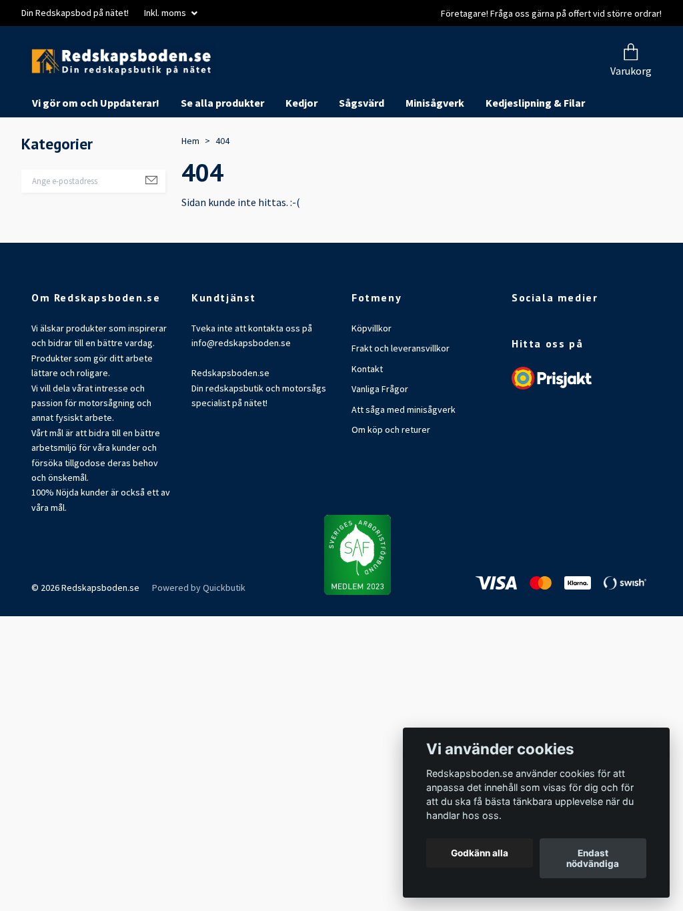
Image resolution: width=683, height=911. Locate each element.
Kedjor (301, 153)
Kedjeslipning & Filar (535, 153)
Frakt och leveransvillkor (401, 399)
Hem (190, 191)
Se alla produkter (222, 153)
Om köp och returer (391, 480)
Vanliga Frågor (380, 439)
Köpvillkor (372, 379)
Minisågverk (435, 153)
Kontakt (367, 419)
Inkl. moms (166, 13)
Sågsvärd (361, 153)
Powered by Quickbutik (198, 638)
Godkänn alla (479, 853)
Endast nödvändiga (592, 858)
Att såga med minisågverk (404, 459)
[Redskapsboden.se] (260, 87)
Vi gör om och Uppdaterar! (95, 153)
